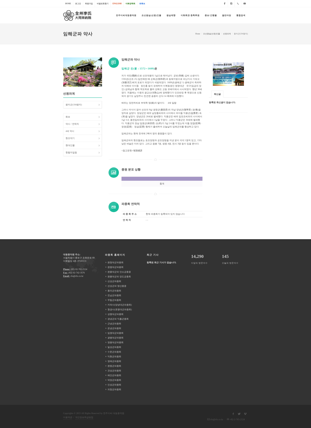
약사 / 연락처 (72, 124)
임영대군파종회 (115, 333)
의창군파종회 (114, 389)
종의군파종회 (114, 290)
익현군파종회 (114, 356)
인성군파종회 (114, 385)
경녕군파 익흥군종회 (118, 319)
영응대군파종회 (115, 342)
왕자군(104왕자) (74, 104)
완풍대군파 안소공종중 (119, 272)
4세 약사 (70, 131)
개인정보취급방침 (84, 417)
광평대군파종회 (115, 338)
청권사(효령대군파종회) (120, 309)
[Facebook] (224, 3)
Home (68, 3)
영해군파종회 (114, 361)
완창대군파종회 (115, 262)
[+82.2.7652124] (238, 3)
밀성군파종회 (114, 347)
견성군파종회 (114, 370)
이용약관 (67, 417)
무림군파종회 (114, 300)
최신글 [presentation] (217, 94)
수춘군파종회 (114, 352)
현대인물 (70, 145)
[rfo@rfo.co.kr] (244, 3)
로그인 (78, 3)
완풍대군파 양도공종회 (119, 276)
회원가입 (89, 3)
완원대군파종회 (115, 267)
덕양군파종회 (114, 380)
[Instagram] (231, 3)
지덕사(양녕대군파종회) (120, 305)
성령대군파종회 (115, 314)
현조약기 (70, 138)
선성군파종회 (114, 281)
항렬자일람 (71, 152)
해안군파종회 (114, 375)
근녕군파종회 (114, 323)
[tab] (217, 94)
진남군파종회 (114, 295)
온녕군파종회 (114, 328)
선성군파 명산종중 (117, 286)
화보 (68, 117)
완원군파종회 (114, 366)
